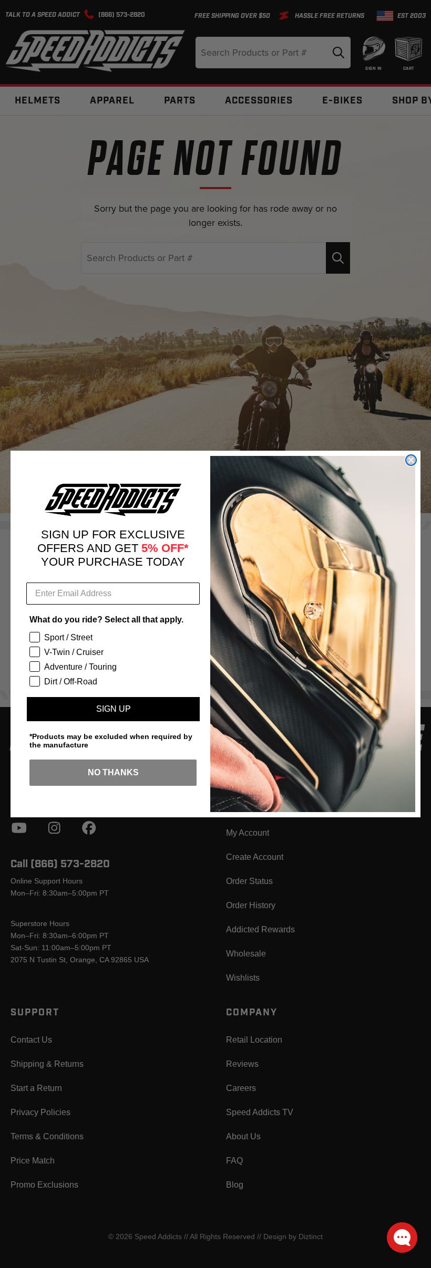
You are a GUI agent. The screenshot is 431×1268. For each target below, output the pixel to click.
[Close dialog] (411, 460)
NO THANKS (113, 772)
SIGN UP (113, 708)
